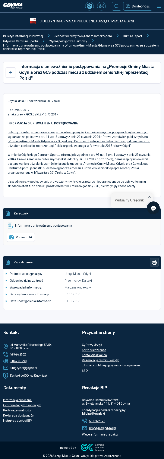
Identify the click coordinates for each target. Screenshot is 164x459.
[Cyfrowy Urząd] (89, 6)
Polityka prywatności (17, 410)
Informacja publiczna (17, 400)
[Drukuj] (154, 262)
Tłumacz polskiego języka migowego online (111, 365)
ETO (85, 370)
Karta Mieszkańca (94, 350)
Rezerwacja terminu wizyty (100, 360)
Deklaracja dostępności (18, 415)
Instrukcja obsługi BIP (17, 420)
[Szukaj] (116, 6)
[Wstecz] (11, 72)
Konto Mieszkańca (94, 355)
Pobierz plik (24, 237)
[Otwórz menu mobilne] (158, 6)
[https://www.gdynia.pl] (12, 6)
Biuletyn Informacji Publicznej (23, 36)
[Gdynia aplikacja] (101, 6)
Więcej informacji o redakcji (100, 434)
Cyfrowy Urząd (92, 345)
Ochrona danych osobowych (22, 405)
